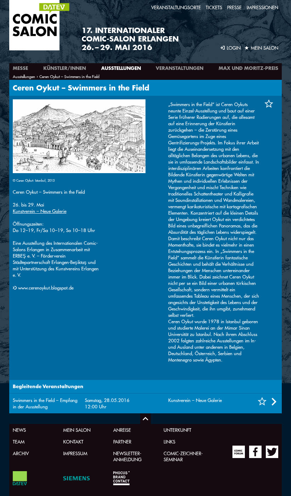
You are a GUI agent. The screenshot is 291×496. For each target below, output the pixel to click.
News (19, 430)
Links (169, 442)
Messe (20, 68)
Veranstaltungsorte (176, 7)
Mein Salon (76, 430)
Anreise (122, 430)
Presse (234, 7)
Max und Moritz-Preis (248, 68)
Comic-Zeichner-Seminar (183, 456)
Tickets (214, 7)
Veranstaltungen (179, 68)
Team (18, 442)
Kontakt (73, 442)
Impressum (75, 453)
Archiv (21, 453)
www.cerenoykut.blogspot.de (45, 288)
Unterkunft (177, 430)
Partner (122, 442)
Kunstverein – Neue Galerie (39, 211)
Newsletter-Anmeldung (127, 456)
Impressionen (262, 7)
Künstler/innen (64, 68)
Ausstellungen (121, 68)
